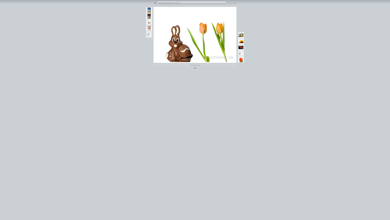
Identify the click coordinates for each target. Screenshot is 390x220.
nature (177, 3)
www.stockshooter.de (166, 3)
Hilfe (195, 68)
